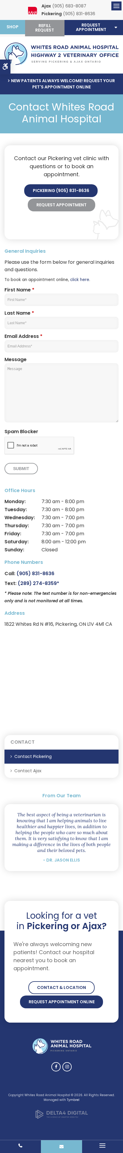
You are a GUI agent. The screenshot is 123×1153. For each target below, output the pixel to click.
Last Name (19, 313)
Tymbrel (73, 1100)
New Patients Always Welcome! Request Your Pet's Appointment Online (63, 84)
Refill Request (44, 28)
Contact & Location (61, 987)
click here (79, 280)
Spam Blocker (21, 431)
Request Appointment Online (62, 1002)
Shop (13, 27)
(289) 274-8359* (38, 583)
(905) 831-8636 (79, 14)
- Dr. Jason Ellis (61, 860)
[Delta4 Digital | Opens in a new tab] (62, 1117)
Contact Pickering (33, 756)
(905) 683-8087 (69, 6)
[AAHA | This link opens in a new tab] (32, 11)
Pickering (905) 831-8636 (61, 191)
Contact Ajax (27, 771)
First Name (19, 289)
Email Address (23, 336)
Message (15, 359)
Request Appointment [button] (91, 27)
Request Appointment (61, 205)
